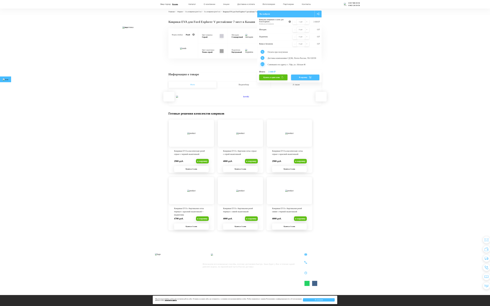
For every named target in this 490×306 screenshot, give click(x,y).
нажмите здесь (171, 300)
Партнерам (288, 4)
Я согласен (319, 300)
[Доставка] (486, 258)
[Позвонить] (486, 267)
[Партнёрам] (486, 285)
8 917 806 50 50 (354, 3)
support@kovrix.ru (319, 255)
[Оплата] (486, 249)
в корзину (202, 161)
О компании (209, 4)
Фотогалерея (268, 4)
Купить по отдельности (266, 24)
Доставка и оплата (246, 4)
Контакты (306, 4)
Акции (226, 4)
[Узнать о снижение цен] (486, 239)
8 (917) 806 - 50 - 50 (320, 261)
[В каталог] (486, 276)
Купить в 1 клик (191, 169)
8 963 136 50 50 (354, 5)
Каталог (192, 4)
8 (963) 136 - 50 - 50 (320, 264)
